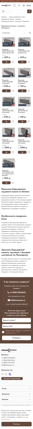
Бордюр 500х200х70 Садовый (23, 110)
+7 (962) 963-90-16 (8, 360)
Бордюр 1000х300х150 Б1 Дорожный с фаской (8, 173)
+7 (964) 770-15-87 (8, 362)
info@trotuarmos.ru (18, 300)
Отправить (16, 338)
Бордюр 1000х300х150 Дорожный (24, 51)
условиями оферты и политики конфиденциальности (12, 332)
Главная (3, 17)
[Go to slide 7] (27, 76)
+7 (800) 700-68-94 (18, 292)
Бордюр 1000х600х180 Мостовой (8, 141)
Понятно (16, 424)
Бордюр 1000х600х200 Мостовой (24, 141)
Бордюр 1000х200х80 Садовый (7, 82)
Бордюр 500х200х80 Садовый (23, 82)
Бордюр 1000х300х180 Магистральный (8, 51)
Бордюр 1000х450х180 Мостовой (8, 110)
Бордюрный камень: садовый (11, 19)
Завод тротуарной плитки (17, 17)
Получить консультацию (12, 378)
